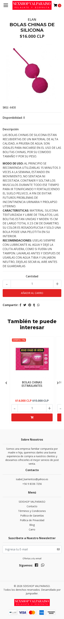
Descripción (11, 129)
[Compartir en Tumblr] (34, 305)
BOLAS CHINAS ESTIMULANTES (32, 384)
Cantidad (32, 276)
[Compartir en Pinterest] (29, 305)
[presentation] (6, 382)
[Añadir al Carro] (32, 417)
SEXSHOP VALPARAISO (32, 501)
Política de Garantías (32, 515)
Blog (32, 524)
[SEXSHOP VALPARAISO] (32, 5)
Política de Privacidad (32, 520)
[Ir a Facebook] (36, 565)
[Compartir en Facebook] (20, 305)
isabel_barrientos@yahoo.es (32, 479)
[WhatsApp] (42, 565)
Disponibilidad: (13, 118)
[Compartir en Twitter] (24, 305)
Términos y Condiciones (32, 511)
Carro (32, 529)
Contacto (32, 506)
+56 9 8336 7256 (32, 484)
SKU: (6, 107)
